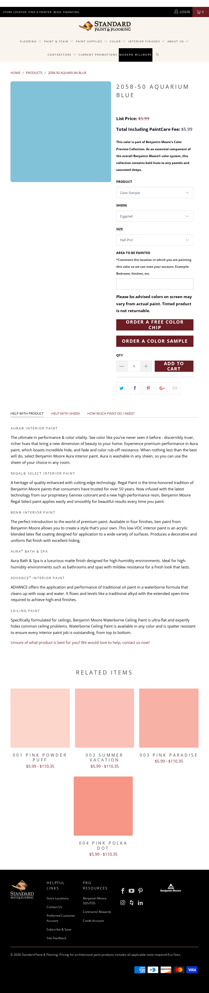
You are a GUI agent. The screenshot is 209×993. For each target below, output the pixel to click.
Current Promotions (98, 54)
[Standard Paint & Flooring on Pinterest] (141, 891)
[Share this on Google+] (161, 388)
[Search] (158, 54)
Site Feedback (56, 938)
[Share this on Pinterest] (148, 388)
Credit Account (93, 921)
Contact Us (54, 907)
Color (115, 41)
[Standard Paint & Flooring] (104, 26)
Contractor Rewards (97, 912)
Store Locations (58, 898)
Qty (119, 355)
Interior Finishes (144, 41)
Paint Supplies (89, 41)
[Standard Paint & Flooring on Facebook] (123, 891)
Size (119, 229)
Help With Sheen (65, 413)
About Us (176, 41)
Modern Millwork (135, 54)
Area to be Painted (153, 263)
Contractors (60, 54)
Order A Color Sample (155, 341)
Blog (57, 12)
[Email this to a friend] (174, 388)
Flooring (28, 41)
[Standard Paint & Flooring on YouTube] (132, 891)
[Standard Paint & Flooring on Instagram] (123, 903)
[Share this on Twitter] (121, 388)
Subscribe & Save (59, 929)
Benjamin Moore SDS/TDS (95, 900)
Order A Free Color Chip (155, 324)
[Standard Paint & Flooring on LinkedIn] (141, 903)
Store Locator (15, 12)
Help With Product (27, 413)
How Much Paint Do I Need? (111, 413)
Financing (71, 12)
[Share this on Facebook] (134, 388)
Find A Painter (40, 12)
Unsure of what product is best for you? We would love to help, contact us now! (80, 642)
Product (124, 181)
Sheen (121, 205)
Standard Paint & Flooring (40, 954)
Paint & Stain (56, 41)
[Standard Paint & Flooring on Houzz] (132, 903)
